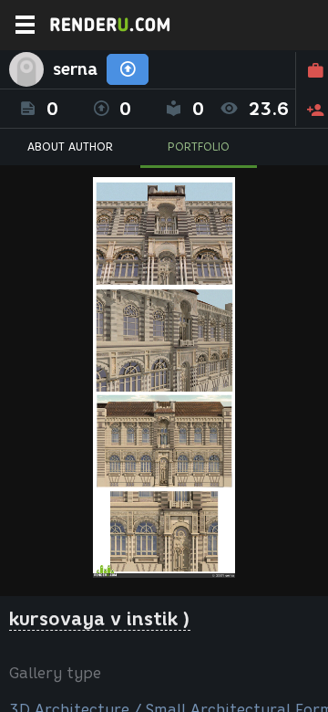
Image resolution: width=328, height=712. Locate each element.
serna (75, 69)
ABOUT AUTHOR (70, 146)
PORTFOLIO (199, 146)
